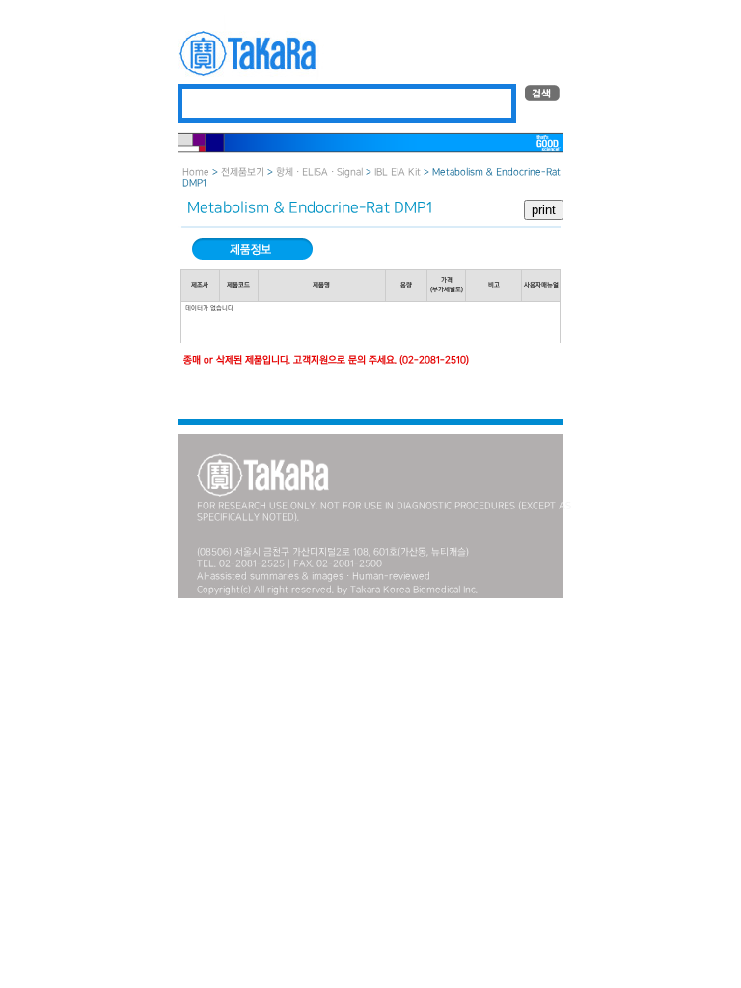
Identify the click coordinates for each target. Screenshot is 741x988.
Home (195, 172)
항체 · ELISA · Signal (319, 172)
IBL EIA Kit (397, 172)
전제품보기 (242, 172)
